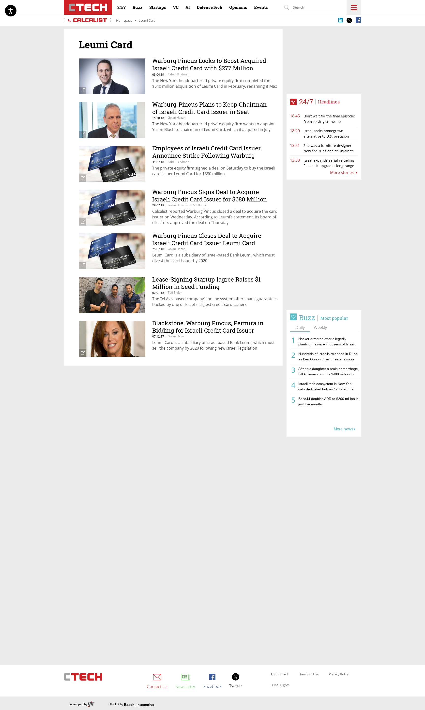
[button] (324, 245)
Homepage (124, 20)
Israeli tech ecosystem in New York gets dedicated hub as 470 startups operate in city (325, 387)
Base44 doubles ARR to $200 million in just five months (328, 401)
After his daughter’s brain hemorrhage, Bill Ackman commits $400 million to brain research (328, 372)
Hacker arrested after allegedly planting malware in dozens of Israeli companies (326, 342)
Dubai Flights (280, 685)
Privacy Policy (339, 674)
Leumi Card (147, 20)
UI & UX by (131, 705)
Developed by (78, 704)
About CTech (280, 674)
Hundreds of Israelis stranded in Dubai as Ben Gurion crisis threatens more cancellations (328, 357)
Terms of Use (309, 674)
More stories (342, 172)
